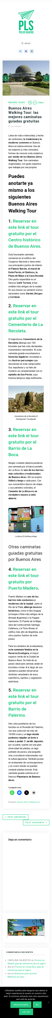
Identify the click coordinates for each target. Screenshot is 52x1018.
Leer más (26, 1012)
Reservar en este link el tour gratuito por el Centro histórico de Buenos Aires (24, 234)
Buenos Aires (22, 802)
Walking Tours (16, 102)
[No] (48, 1002)
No (37, 1005)
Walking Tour (34, 802)
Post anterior (17, 817)
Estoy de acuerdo (21, 1005)
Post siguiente (34, 823)
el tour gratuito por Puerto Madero (23, 582)
